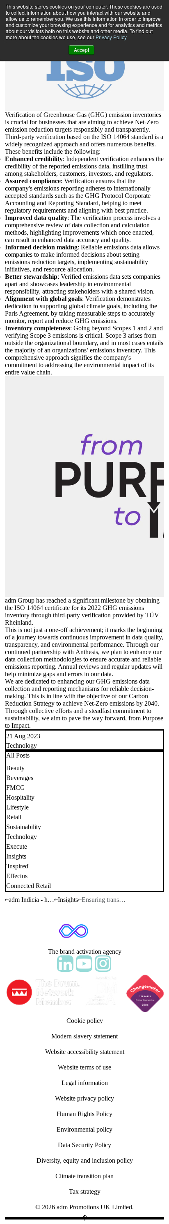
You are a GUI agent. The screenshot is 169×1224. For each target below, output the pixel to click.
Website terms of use (84, 1067)
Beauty (15, 767)
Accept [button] (81, 49)
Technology (21, 745)
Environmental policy (84, 1129)
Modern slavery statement (84, 1036)
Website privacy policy (84, 1098)
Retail (13, 817)
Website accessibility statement (84, 1051)
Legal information (85, 1082)
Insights (16, 856)
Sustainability (23, 826)
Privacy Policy (111, 37)
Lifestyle (17, 807)
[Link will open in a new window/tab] (65, 963)
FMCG (15, 787)
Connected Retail (28, 885)
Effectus (16, 875)
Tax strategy (84, 1191)
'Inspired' (18, 866)
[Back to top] (84, 1218)
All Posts (18, 755)
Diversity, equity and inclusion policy (85, 1160)
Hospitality (20, 797)
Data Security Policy (84, 1144)
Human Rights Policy (84, 1113)
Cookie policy (84, 1020)
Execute (16, 846)
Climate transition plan (84, 1175)
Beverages (19, 777)
